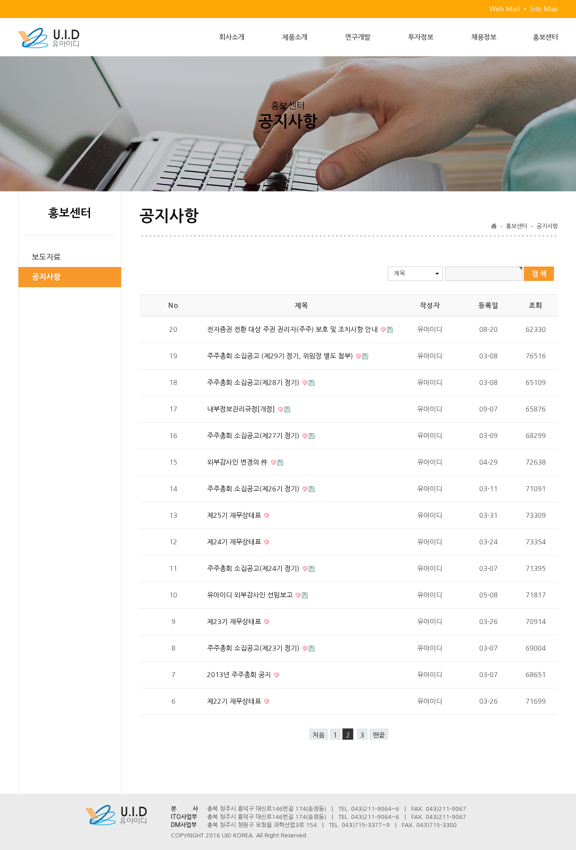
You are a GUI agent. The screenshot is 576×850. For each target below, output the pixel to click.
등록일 (488, 305)
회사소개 (231, 37)
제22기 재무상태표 (235, 701)
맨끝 (379, 735)
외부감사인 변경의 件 (238, 462)
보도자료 (46, 257)
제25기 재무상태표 (235, 515)
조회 (535, 305)
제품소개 (294, 37)
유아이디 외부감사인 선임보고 (250, 595)
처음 (318, 735)
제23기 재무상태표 (235, 621)
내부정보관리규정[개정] (242, 409)
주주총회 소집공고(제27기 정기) (254, 435)
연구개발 (357, 37)
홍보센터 (545, 37)
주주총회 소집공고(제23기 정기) (254, 648)
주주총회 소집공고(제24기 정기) (254, 568)
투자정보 (420, 37)
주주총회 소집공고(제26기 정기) (254, 488)
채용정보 (483, 37)
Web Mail (504, 8)
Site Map (544, 8)
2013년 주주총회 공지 (240, 674)
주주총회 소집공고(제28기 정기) (254, 382)
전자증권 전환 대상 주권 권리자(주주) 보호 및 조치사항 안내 (293, 329)
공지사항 (46, 277)
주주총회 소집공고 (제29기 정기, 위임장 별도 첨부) (281, 356)
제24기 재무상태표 (235, 541)
